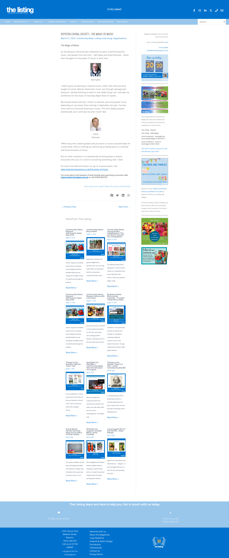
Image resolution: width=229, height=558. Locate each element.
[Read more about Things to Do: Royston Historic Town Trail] (75, 380)
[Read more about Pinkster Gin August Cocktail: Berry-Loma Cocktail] (95, 449)
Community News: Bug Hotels (94, 230)
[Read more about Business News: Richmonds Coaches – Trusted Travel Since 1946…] (116, 314)
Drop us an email (59, 518)
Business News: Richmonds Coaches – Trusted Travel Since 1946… (115, 297)
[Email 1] (222, 10)
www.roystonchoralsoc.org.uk (74, 177)
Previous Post (68, 207)
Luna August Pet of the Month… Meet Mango (116, 431)
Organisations (119, 38)
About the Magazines (100, 534)
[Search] (224, 22)
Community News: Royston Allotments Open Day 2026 (74, 232)
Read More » (71, 287)
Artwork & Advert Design (101, 541)
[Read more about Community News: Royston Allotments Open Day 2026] (75, 249)
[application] (29, 21)
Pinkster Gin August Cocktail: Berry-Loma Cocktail (94, 431)
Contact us (95, 550)
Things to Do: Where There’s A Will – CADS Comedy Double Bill (116, 365)
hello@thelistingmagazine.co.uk (157, 50)
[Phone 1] (216, 10)
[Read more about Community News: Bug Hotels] (95, 246)
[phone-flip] (170, 512)
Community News (85, 38)
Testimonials (96, 547)
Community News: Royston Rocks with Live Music (95, 296)
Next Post (124, 207)
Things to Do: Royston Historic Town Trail (73, 364)
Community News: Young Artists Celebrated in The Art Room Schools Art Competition (115, 233)
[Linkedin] (205, 10)
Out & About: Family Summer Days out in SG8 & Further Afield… (74, 431)
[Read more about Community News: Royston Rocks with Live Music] (95, 312)
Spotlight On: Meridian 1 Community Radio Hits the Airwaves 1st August (94, 366)
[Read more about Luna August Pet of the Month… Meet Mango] (116, 447)
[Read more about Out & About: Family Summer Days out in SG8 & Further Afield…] (75, 449)
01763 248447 (114, 9)
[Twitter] (211, 10)
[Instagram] (199, 10)
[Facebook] (194, 10)
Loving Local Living (103, 38)
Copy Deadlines (97, 538)
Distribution (95, 544)
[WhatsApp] (129, 195)
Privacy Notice (96, 554)
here (166, 42)
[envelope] (58, 512)
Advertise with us (98, 531)
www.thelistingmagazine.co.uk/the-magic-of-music (84, 169)
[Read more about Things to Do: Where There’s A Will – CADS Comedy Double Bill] (116, 382)
